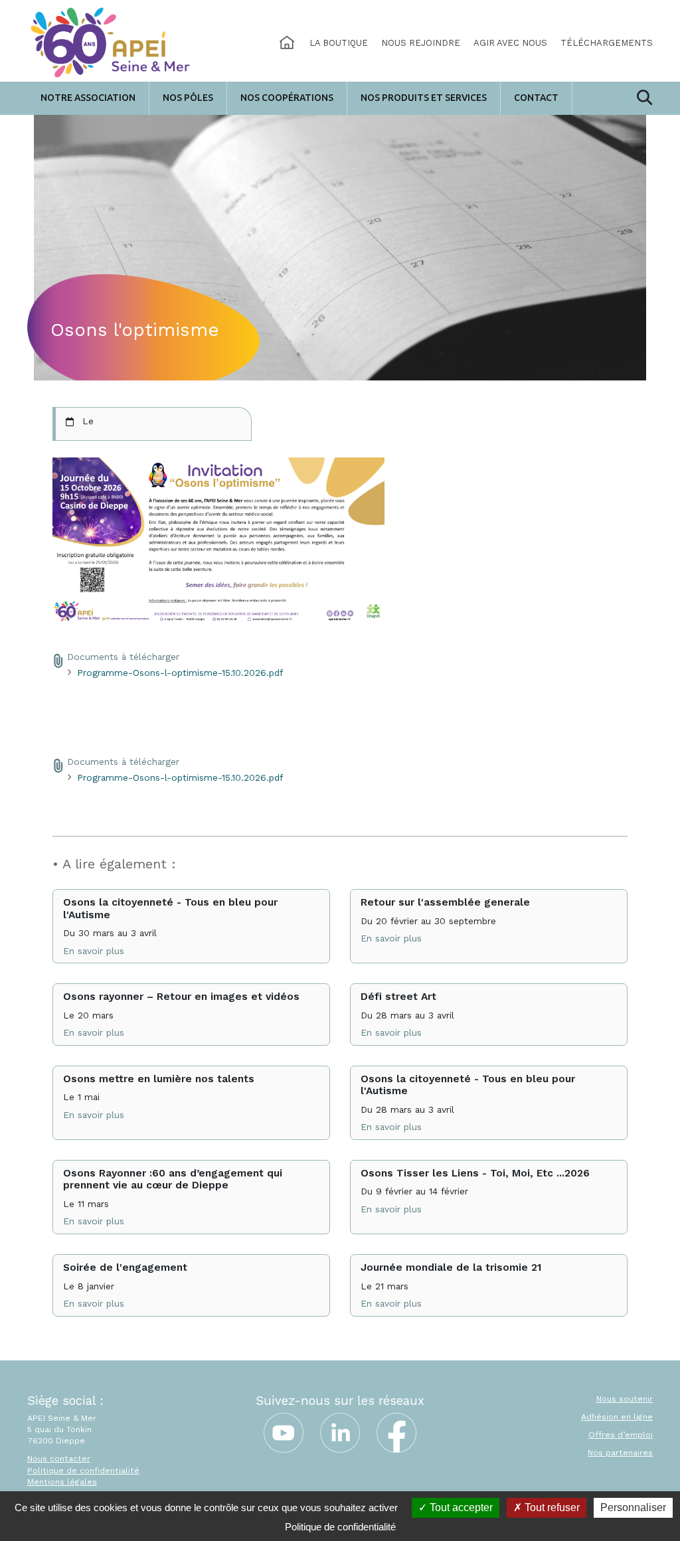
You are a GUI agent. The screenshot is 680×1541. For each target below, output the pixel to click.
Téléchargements (606, 43)
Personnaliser (633, 1507)
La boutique (338, 43)
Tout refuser (551, 1507)
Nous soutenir (624, 1399)
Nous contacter (58, 1458)
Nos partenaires (620, 1452)
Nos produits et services (424, 97)
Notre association (88, 97)
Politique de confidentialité (83, 1470)
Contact (536, 97)
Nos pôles (188, 97)
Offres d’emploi (620, 1434)
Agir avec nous (510, 43)
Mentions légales (62, 1482)
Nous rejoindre (420, 43)
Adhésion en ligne (617, 1416)
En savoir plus (93, 950)
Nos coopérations (286, 97)
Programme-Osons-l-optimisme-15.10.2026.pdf (180, 672)
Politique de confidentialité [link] (340, 1526)
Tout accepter (460, 1507)
